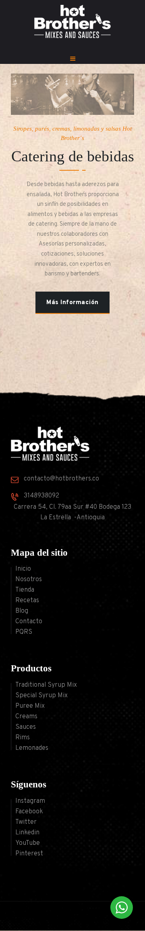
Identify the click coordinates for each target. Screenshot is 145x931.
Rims (22, 738)
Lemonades (31, 748)
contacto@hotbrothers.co (61, 479)
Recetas (27, 601)
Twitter (26, 822)
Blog (21, 611)
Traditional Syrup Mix (46, 685)
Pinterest (29, 854)
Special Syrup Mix (41, 696)
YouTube (27, 843)
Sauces (25, 727)
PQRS (23, 632)
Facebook (29, 812)
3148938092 (41, 496)
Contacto (28, 622)
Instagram (30, 801)
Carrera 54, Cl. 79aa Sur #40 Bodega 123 (72, 507)
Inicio (23, 569)
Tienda (24, 590)
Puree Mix (30, 706)
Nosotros (28, 580)
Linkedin (27, 833)
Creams (26, 717)
